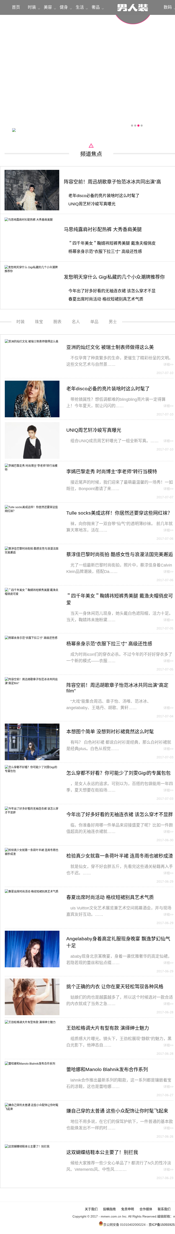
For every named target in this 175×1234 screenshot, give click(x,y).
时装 (32, 7)
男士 (113, 322)
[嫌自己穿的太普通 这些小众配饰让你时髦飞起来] (32, 1109)
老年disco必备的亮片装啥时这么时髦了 (103, 195)
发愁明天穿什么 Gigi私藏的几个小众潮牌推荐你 (114, 276)
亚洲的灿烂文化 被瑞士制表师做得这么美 (110, 347)
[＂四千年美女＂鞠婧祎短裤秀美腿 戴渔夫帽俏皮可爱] (32, 594)
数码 (168, 7)
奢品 (96, 7)
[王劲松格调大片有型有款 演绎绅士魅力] (30, 1022)
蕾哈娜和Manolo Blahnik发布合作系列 (107, 1069)
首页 (16, 7)
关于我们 (91, 1209)
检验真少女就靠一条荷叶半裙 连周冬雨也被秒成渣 (119, 855)
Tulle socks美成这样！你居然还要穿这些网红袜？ (119, 512)
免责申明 (127, 1209)
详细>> (168, 364)
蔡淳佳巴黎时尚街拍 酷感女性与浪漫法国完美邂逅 (119, 554)
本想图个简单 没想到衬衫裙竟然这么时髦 (110, 731)
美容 (48, 7)
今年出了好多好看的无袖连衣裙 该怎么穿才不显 (112, 291)
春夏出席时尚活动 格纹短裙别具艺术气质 (105, 299)
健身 (64, 7)
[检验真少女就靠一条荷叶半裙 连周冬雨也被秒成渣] (32, 854)
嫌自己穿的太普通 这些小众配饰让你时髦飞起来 (117, 1110)
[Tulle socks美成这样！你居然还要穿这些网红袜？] (32, 511)
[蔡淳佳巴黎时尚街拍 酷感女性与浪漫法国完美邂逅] (32, 552)
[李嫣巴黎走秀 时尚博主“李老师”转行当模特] (32, 469)
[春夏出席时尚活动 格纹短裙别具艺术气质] (31, 891)
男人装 (133, 12)
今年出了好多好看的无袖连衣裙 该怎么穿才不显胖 (119, 814)
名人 (76, 322)
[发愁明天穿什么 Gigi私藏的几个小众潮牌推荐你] (32, 271)
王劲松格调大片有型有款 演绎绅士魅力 (107, 1028)
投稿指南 (109, 1209)
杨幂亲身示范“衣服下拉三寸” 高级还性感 (105, 251)
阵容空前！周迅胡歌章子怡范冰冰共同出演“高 (112, 181)
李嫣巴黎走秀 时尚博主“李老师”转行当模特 (111, 471)
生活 (80, 7)
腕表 (57, 322)
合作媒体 (145, 1209)
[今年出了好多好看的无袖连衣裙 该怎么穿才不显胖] (32, 812)
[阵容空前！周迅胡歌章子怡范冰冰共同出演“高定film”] (32, 209)
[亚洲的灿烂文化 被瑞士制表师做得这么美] (31, 341)
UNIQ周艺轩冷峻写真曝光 (92, 204)
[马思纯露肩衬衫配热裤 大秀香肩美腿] (29, 219)
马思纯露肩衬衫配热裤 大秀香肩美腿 (103, 229)
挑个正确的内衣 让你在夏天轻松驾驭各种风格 (114, 986)
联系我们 (164, 1209)
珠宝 (39, 322)
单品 (94, 322)
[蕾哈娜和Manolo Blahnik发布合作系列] (30, 1063)
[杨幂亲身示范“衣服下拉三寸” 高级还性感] (31, 638)
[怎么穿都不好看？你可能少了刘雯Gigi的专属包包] (32, 771)
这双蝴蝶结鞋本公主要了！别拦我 (102, 1152)
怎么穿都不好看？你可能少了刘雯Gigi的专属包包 (118, 773)
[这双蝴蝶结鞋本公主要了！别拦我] (27, 1146)
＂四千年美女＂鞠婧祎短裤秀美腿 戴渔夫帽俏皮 (112, 243)
